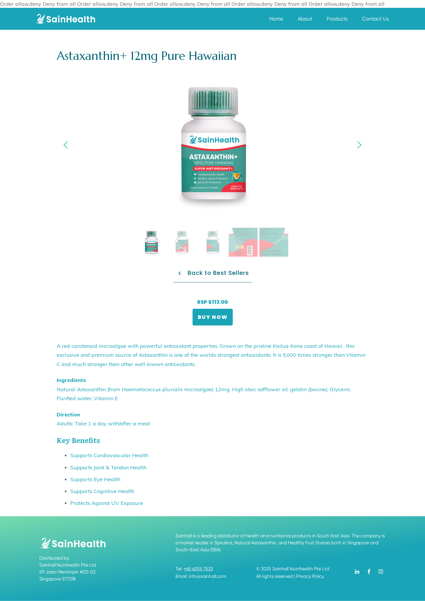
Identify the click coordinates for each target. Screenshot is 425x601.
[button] (65, 145)
